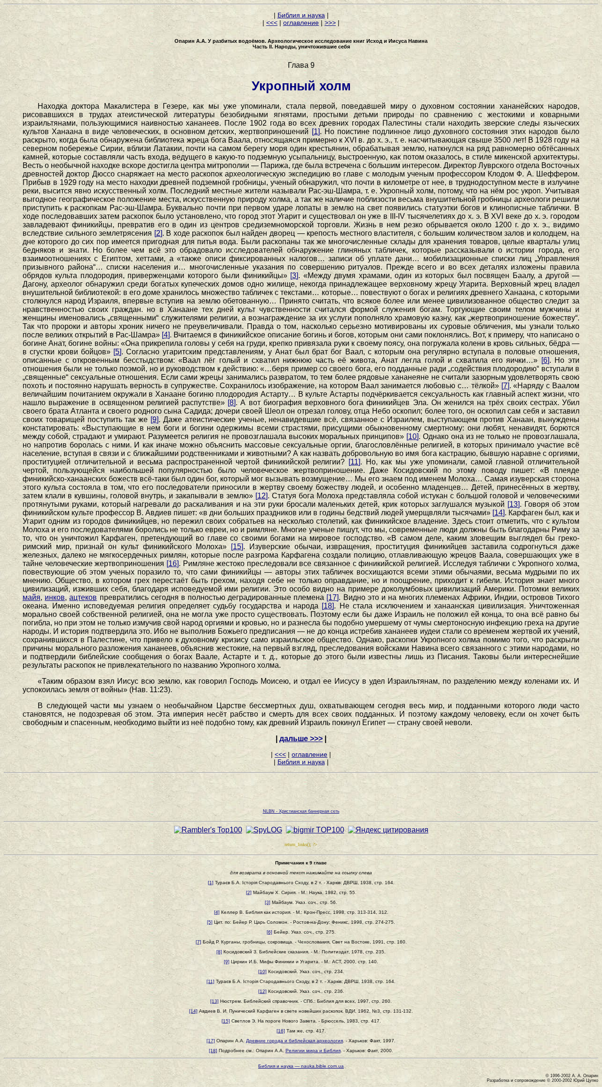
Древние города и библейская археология (294, 1040)
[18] (328, 606)
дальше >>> (301, 739)
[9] (154, 420)
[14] (498, 513)
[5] (117, 352)
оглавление (301, 22)
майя (31, 597)
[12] (261, 496)
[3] (294, 276)
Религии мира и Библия (313, 1050)
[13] (513, 504)
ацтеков (83, 597)
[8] (232, 403)
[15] (237, 547)
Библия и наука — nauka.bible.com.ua (301, 1066)
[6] (545, 360)
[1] (316, 132)
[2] (158, 233)
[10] (412, 436)
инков (55, 597)
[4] (166, 335)
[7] (505, 386)
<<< (271, 22)
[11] (354, 462)
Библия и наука (301, 15)
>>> (330, 22)
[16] (172, 563)
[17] (332, 597)
